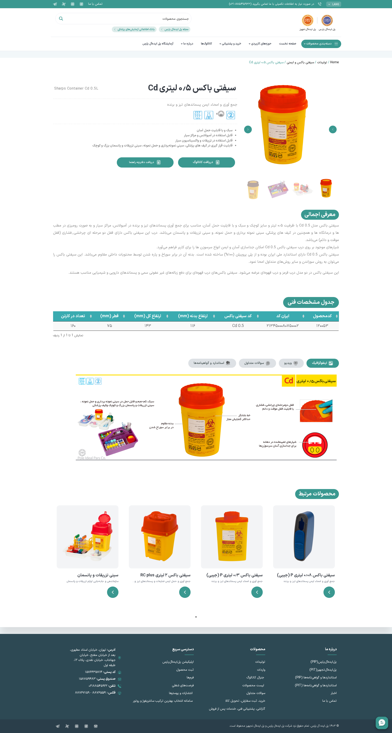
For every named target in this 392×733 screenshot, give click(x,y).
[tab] (322, 363)
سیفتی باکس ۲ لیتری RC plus (165, 575)
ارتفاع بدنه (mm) (193, 316)
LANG (335, 4)
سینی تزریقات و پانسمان (97, 575)
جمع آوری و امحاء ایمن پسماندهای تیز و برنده (309, 581)
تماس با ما (95, 4)
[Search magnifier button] (61, 18)
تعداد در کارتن (73, 316)
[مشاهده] (329, 592)
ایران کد (282, 316)
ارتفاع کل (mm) (147, 316)
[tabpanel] (304, 557)
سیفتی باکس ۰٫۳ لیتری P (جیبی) (234, 575)
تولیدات (322, 62)
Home (334, 62)
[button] (333, 129)
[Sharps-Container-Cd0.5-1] (290, 129)
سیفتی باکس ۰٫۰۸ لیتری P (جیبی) (306, 575)
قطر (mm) (109, 316)
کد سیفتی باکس (238, 316)
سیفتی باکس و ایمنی (300, 62)
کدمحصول (322, 316)
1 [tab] (196, 617)
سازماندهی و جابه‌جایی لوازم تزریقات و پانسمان (92, 581)
